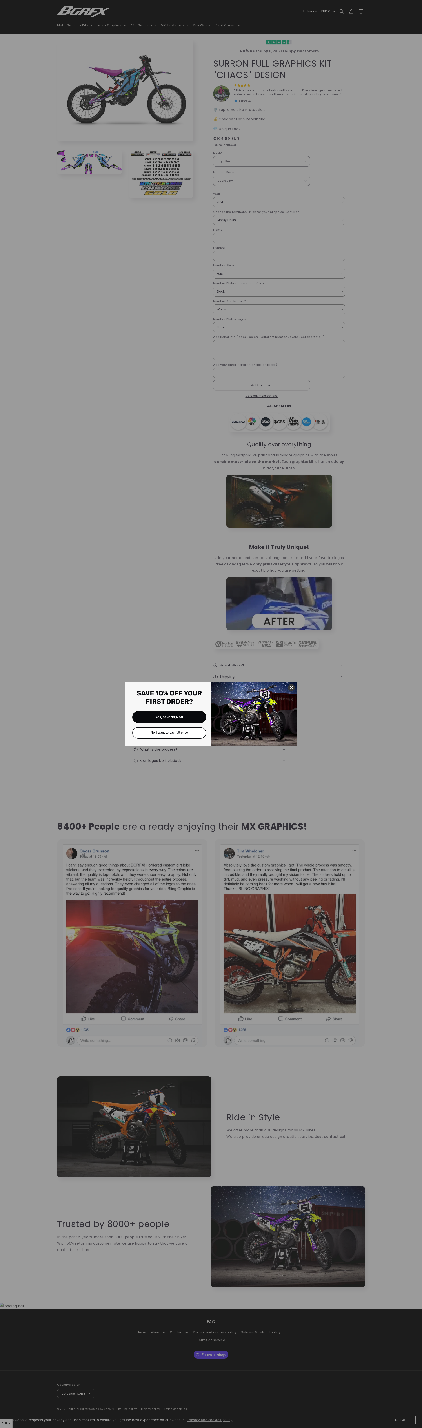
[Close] (291, 687)
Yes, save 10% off (169, 717)
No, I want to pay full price (169, 733)
